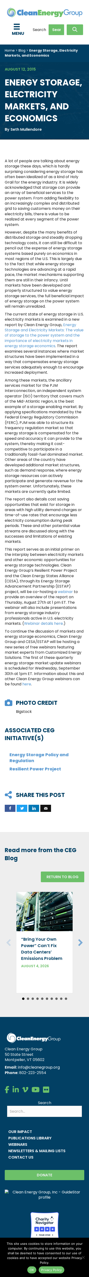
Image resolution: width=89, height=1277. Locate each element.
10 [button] (66, 999)
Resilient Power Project (35, 769)
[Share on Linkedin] (33, 808)
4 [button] (37, 999)
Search (39, 29)
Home (10, 50)
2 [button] (28, 999)
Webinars (17, 1144)
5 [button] (42, 999)
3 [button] (33, 999)
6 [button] (47, 999)
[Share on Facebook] (10, 808)
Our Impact (20, 1131)
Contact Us (20, 1157)
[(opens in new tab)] (44, 1226)
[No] (83, 1257)
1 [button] (23, 999)
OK (32, 1270)
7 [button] (52, 999)
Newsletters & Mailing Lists (37, 1151)
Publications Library (30, 1138)
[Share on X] (22, 808)
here (26, 684)
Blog (22, 50)
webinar (65, 591)
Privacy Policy (51, 1270)
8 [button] (56, 999)
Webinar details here (43, 623)
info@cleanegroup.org (39, 1067)
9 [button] (61, 999)
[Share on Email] (45, 808)
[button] (75, 29)
